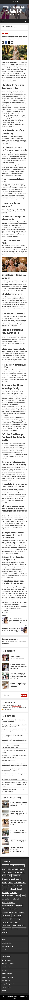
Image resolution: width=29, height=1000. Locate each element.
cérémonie (4, 889)
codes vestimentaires (20, 882)
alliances (22, 869)
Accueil (3, 939)
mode (23, 896)
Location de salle (6, 987)
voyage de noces (6, 929)
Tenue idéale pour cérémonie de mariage (5, 657)
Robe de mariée (5, 33)
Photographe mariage (7, 963)
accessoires (5, 866)
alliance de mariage (13, 869)
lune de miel (5, 892)
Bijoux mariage (16, 876)
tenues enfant (5, 919)
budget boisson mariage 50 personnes (11, 879)
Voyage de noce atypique (8, 760)
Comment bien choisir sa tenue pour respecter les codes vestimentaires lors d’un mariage (5, 676)
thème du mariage (15, 919)
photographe (19, 906)
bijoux (9, 876)
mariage (18, 896)
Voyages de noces (7, 973)
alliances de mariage (7, 872)
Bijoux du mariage (6, 960)
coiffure (4, 886)
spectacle (14, 909)
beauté (4, 876)
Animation (4, 970)
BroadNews (21, 996)
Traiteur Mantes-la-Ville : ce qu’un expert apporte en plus (5, 832)
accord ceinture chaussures (17, 866)
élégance (4, 932)
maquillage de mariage (7, 896)
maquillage (13, 892)
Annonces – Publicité (7, 946)
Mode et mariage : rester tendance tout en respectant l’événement (5, 667)
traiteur (16, 922)
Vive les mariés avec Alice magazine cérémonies (14, 10)
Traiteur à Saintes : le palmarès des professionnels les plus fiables (5, 850)
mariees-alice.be (6, 956)
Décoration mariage (7, 967)
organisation (15, 899)
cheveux (4, 882)
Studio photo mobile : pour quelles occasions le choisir (5, 841)
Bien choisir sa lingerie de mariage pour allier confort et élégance (5, 685)
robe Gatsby (7, 612)
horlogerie (12, 889)
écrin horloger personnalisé (19, 929)
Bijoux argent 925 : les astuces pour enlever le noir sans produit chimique (5, 813)
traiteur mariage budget (19, 925)
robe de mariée (6, 909)
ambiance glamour (14, 357)
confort (10, 886)
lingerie (19, 889)
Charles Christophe (7, 39)
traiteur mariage (6, 925)
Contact (4, 950)
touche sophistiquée (7, 922)
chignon (10, 882)
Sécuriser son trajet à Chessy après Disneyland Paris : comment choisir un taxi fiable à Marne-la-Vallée (14, 784)
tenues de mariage (17, 915)
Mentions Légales (6, 943)
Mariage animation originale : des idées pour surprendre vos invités (5, 804)
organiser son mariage (7, 906)
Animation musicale (19, 872)
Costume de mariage (7, 977)
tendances (21, 912)
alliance (4, 869)
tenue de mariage (6, 915)
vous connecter (13, 642)
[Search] (25, 21)
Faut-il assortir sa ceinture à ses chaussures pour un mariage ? (5, 823)
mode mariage (5, 899)
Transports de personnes (8, 984)
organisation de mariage (8, 902)
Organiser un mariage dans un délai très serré (14, 779)
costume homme (18, 886)
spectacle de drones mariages (9, 912)
